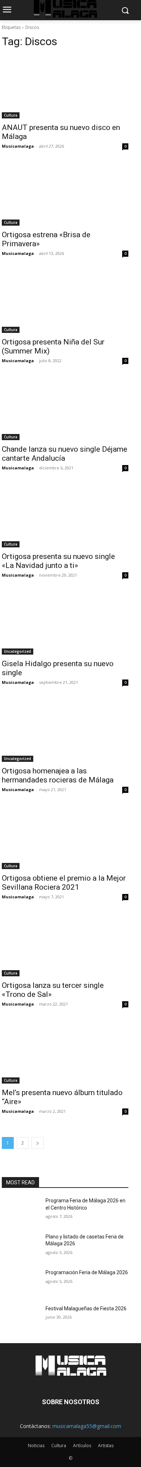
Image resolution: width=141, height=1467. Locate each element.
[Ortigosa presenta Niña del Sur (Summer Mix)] (65, 301)
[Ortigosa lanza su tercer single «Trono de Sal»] (65, 944)
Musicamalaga (18, 146)
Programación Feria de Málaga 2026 (87, 1272)
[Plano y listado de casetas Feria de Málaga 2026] (21, 1246)
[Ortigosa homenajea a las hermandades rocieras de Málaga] (65, 730)
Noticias (36, 1445)
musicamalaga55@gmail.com (86, 1426)
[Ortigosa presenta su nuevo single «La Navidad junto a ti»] (65, 515)
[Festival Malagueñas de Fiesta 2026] (21, 1318)
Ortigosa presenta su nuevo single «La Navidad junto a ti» (58, 561)
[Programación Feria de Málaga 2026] (21, 1282)
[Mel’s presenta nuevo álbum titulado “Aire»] (65, 1052)
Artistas (106, 1445)
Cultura (10, 115)
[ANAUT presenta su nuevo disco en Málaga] (65, 86)
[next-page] (37, 1143)
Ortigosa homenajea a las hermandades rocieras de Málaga (58, 775)
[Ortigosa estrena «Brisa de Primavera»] (65, 194)
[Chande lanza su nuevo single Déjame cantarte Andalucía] (65, 408)
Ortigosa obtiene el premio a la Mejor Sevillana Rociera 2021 (64, 882)
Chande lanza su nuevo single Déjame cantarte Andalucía (64, 454)
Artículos (82, 1445)
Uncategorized (17, 651)
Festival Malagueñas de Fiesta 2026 (86, 1308)
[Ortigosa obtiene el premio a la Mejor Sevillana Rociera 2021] (65, 837)
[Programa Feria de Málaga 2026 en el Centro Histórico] (21, 1210)
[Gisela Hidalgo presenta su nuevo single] (65, 623)
